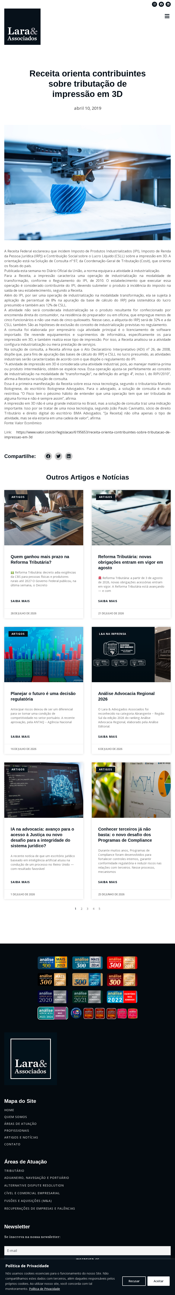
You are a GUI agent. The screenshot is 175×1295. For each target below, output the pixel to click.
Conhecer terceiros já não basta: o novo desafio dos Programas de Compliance (125, 835)
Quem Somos (15, 1117)
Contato (12, 1144)
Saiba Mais (20, 601)
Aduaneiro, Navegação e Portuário (36, 1178)
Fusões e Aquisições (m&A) (28, 1201)
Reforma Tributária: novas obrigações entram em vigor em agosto (130, 562)
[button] (167, 16)
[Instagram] (154, 4)
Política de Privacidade (44, 1289)
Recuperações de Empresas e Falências (39, 1208)
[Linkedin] (168, 4)
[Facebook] (161, 4)
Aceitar (158, 1281)
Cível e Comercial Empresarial (32, 1193)
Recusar (134, 1281)
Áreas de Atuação (20, 1124)
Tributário (14, 1171)
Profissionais (16, 1130)
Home (9, 1110)
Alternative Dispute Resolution (34, 1185)
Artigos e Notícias (21, 1137)
